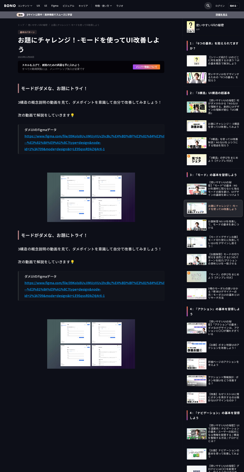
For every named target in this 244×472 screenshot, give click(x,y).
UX (38, 5)
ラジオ (119, 5)
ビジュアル (68, 5)
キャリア (83, 5)
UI (45, 5)
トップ (21, 24)
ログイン (220, 5)
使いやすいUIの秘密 (38, 24)
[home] (10, 5)
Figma (54, 5)
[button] (25, 5)
